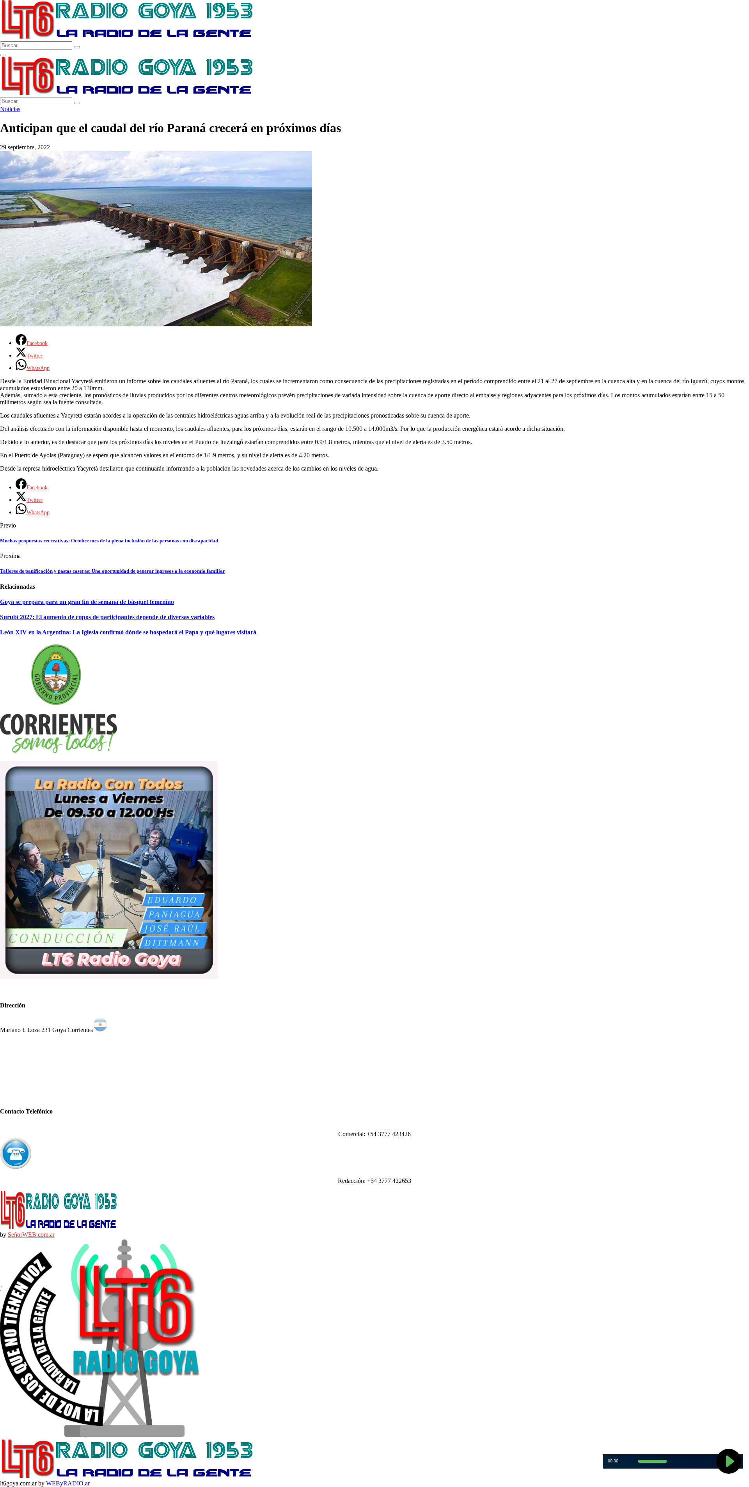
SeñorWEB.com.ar (31, 1234)
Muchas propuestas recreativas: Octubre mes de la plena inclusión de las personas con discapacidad (109, 540)
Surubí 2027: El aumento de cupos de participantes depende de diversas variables (107, 617)
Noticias (10, 109)
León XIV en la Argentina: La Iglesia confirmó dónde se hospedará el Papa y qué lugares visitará (128, 632)
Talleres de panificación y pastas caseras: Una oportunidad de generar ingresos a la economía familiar (112, 571)
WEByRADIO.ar (68, 1483)
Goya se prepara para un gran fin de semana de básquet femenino (87, 601)
